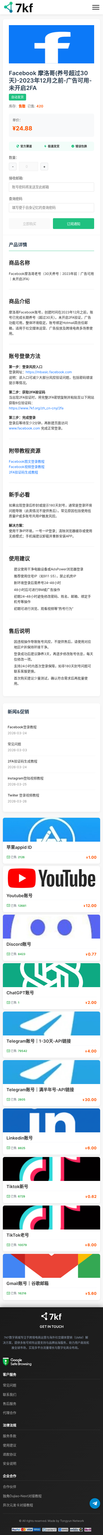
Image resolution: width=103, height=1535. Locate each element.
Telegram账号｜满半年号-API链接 (40, 1089)
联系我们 (9, 1394)
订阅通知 (73, 224)
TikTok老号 (17, 1235)
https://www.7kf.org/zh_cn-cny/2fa (36, 408)
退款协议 (9, 1454)
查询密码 (15, 199)
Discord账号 (18, 944)
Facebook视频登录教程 (27, 467)
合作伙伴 (9, 1487)
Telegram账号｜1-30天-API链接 (38, 1041)
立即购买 (29, 224)
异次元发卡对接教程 (18, 1505)
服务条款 (9, 1436)
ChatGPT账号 (20, 992)
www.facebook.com (24, 428)
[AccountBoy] (51, 1316)
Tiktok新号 (17, 1186)
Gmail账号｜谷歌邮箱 (27, 1283)
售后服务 (9, 1404)
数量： (14, 158)
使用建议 (9, 1445)
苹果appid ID (19, 847)
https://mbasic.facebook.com (49, 372)
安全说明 (9, 1463)
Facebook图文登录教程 (27, 461)
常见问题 (9, 1385)
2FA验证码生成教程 (23, 472)
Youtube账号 (19, 895)
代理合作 (9, 1413)
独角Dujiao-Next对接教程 (22, 1496)
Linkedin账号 (19, 1137)
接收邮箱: (16, 178)
